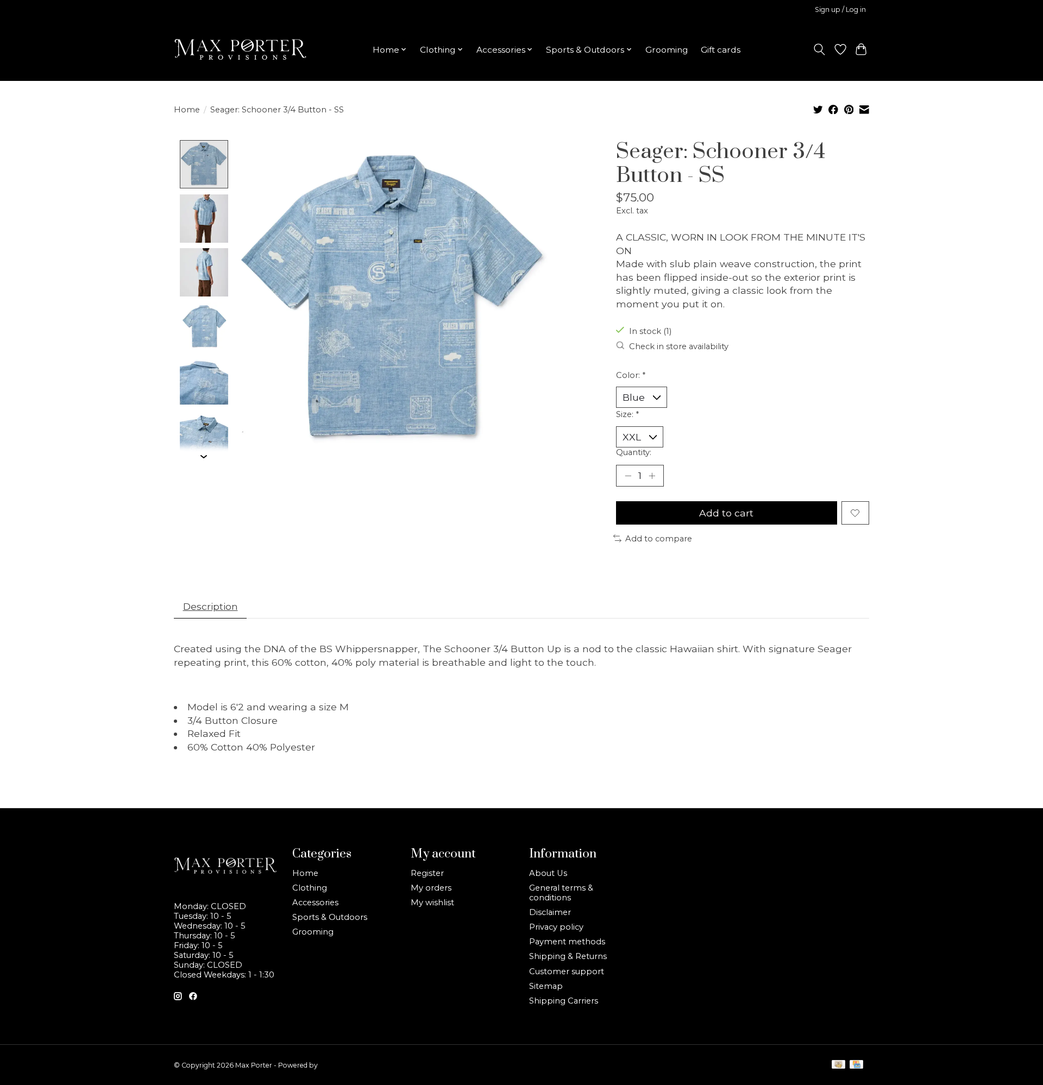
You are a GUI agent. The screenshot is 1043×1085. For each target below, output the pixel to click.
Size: (627, 414)
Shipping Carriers (563, 1001)
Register (427, 873)
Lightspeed (337, 1065)
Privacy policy (556, 927)
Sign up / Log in (840, 9)
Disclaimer (550, 912)
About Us (548, 873)
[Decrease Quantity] (628, 475)
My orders (431, 888)
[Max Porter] (240, 49)
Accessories (315, 902)
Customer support (566, 971)
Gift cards (720, 50)
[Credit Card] (856, 1065)
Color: (630, 375)
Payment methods (567, 942)
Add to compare (658, 539)
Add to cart (726, 513)
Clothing (309, 888)
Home (187, 110)
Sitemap (546, 986)
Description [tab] (210, 606)
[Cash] (838, 1065)
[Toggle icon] (819, 49)
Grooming (666, 50)
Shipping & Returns (568, 956)
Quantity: (633, 452)
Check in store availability (678, 346)
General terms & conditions (561, 893)
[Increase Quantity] (651, 475)
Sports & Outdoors (329, 917)
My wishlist (432, 902)
